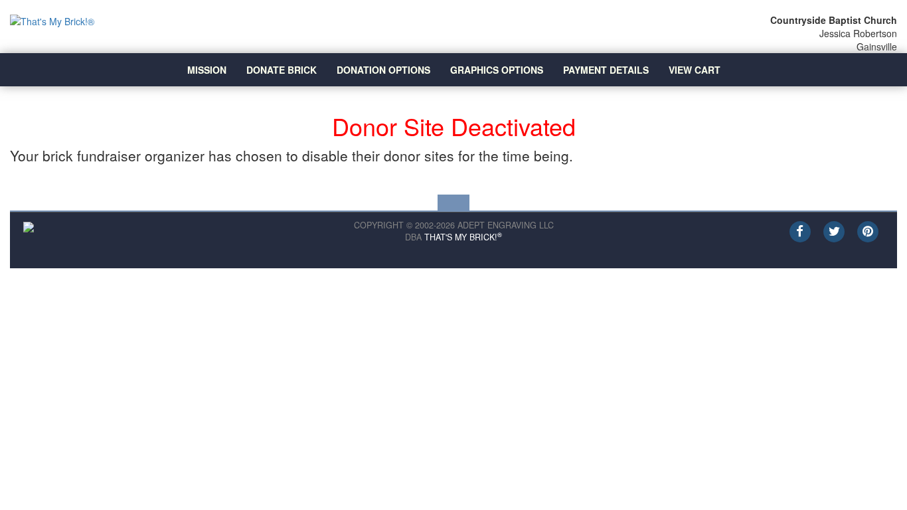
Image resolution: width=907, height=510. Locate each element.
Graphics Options (496, 69)
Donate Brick (281, 69)
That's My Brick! (463, 237)
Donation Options (383, 69)
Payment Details (606, 69)
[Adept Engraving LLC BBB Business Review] (28, 225)
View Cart (694, 69)
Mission (206, 69)
